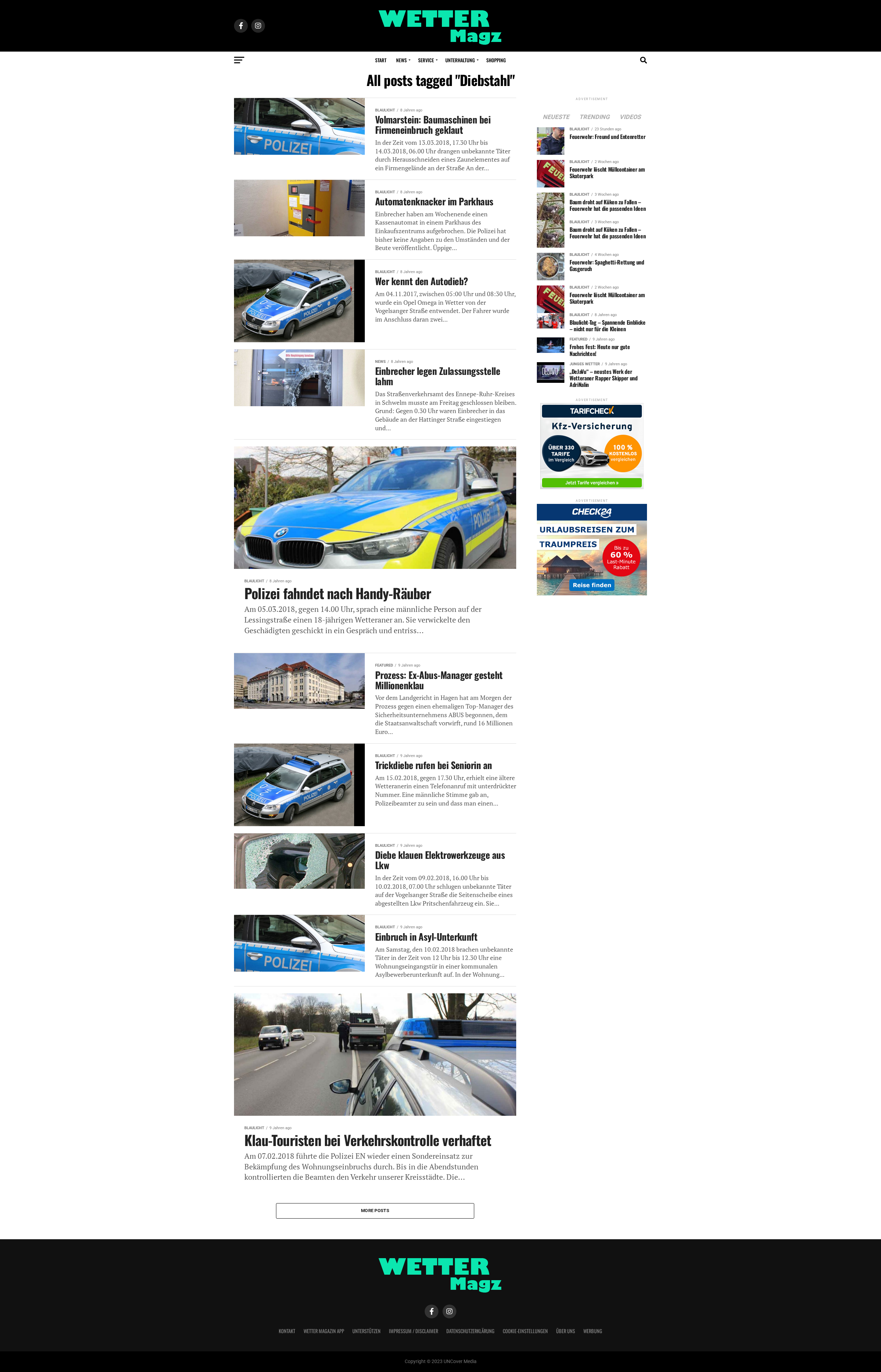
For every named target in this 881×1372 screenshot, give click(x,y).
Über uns (565, 1331)
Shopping (496, 60)
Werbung (592, 1331)
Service (426, 60)
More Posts (375, 1210)
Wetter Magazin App (324, 1331)
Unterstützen (366, 1331)
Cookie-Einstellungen (525, 1331)
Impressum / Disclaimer (413, 1331)
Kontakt (287, 1331)
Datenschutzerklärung (470, 1331)
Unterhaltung (460, 60)
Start (380, 60)
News (401, 60)
